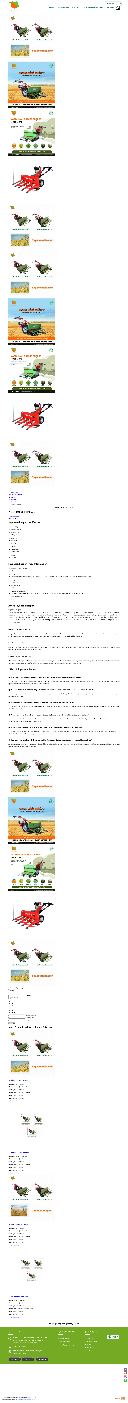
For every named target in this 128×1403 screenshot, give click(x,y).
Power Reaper (15, 502)
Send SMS (28, 1359)
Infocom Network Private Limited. (26, 1399)
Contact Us (110, 7)
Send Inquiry (15, 492)
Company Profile (63, 7)
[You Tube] (125, 1374)
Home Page (90, 1338)
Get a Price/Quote (14, 516)
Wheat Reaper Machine (18, 1224)
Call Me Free (42, 1359)
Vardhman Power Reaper (18, 1152)
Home (51, 7)
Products (75, 7)
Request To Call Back (15, 494)
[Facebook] (125, 1370)
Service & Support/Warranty (92, 7)
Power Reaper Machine (18, 1296)
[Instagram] (125, 1377)
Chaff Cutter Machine (67, 1345)
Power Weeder (65, 1342)
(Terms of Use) (32, 1397)
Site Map (89, 1351)
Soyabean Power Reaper (18, 1080)
